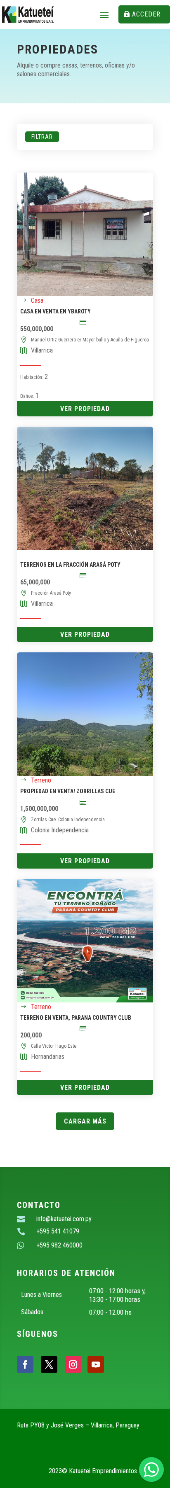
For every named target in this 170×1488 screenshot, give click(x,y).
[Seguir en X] (49, 1364)
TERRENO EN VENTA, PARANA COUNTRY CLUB (75, 1017)
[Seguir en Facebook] (25, 1364)
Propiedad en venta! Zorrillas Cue (67, 791)
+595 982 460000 (59, 1245)
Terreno (41, 780)
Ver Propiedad (85, 409)
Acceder (146, 14)
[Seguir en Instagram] (73, 1364)
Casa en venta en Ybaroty (55, 311)
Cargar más (85, 1121)
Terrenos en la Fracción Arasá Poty (70, 564)
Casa (37, 300)
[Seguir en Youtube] (95, 1364)
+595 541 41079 (57, 1231)
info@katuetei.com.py (64, 1219)
